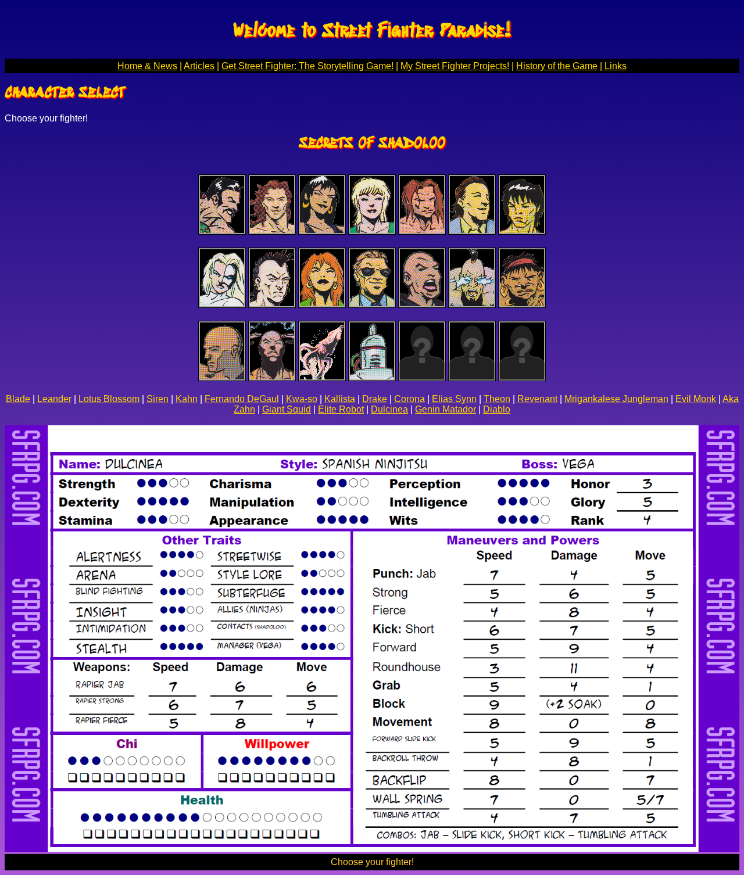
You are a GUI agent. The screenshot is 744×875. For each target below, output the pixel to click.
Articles (199, 66)
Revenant (537, 399)
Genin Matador (445, 409)
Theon (497, 399)
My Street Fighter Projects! (454, 66)
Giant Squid (286, 409)
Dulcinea (389, 409)
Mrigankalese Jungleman (616, 399)
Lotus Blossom (109, 399)
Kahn (187, 399)
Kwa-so (301, 399)
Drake (374, 399)
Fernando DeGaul (242, 399)
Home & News (147, 66)
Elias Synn (454, 399)
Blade (18, 399)
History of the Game (557, 66)
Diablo (496, 409)
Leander (54, 399)
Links (615, 66)
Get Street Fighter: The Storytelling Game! (307, 66)
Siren (157, 399)
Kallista (339, 399)
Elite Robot (341, 409)
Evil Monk (695, 399)
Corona (409, 399)
